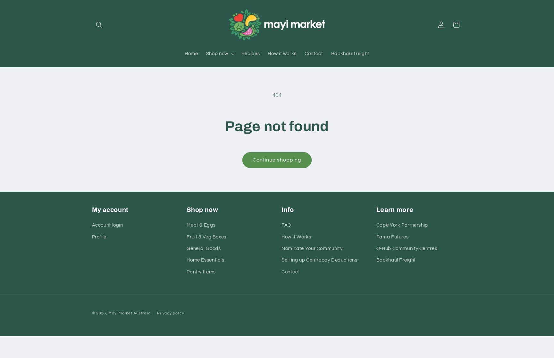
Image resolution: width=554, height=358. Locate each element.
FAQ (286, 225)
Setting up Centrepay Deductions (319, 260)
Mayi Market (120, 313)
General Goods (204, 248)
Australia (142, 313)
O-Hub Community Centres (406, 248)
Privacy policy (170, 313)
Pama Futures (392, 237)
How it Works (296, 237)
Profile (99, 237)
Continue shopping (277, 159)
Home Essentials (205, 260)
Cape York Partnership (402, 225)
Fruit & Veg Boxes (206, 237)
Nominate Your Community (312, 248)
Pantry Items (201, 272)
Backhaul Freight (396, 260)
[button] (99, 24)
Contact (290, 272)
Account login (107, 225)
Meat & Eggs (201, 225)
